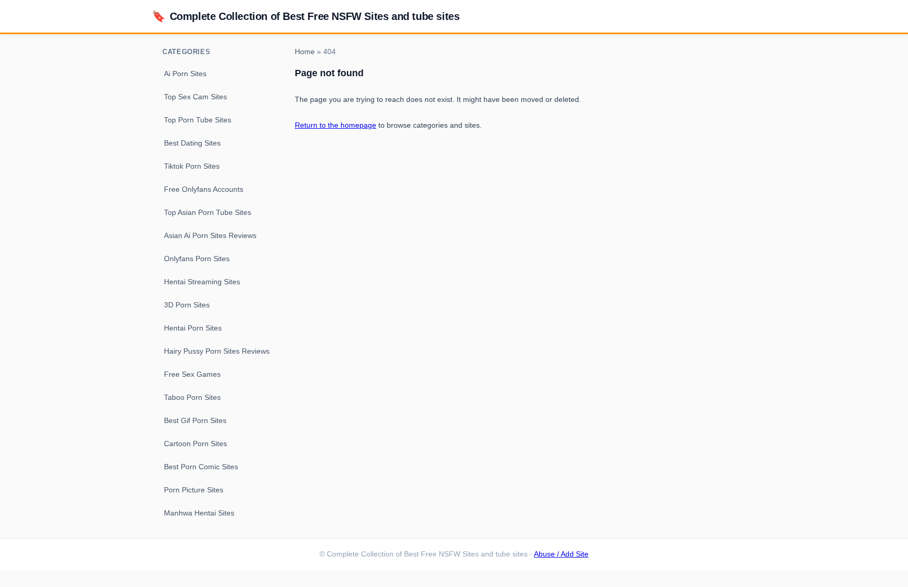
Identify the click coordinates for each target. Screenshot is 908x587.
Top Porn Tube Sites (197, 120)
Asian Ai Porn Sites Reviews (210, 235)
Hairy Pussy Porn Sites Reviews (217, 351)
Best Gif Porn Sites (195, 420)
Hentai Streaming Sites (202, 281)
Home (305, 52)
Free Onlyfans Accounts (203, 189)
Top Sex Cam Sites (195, 96)
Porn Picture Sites (193, 490)
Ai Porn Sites (185, 73)
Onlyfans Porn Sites (197, 258)
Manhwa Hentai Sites (199, 513)
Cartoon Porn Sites (195, 443)
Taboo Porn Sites (192, 397)
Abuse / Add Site (561, 554)
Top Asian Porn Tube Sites (207, 212)
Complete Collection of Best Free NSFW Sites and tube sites (305, 16)
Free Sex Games (192, 374)
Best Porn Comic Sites (201, 466)
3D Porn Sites (187, 305)
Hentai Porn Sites (193, 328)
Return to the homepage (335, 125)
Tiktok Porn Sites (192, 166)
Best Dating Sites (192, 143)
